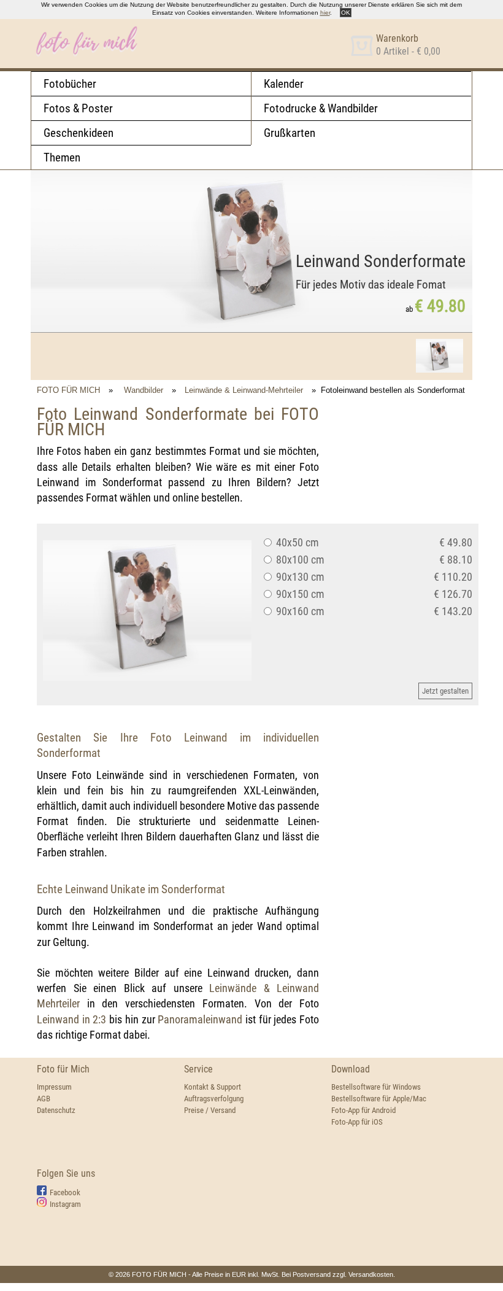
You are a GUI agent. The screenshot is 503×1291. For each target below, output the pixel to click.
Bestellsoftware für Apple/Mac (378, 1098)
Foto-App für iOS (357, 1121)
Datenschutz (56, 1110)
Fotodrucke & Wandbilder (321, 108)
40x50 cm (296, 542)
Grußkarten (289, 133)
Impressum (54, 1086)
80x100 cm (299, 559)
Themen (62, 157)
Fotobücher (70, 84)
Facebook (65, 1192)
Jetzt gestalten (445, 691)
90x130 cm (299, 576)
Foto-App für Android (363, 1110)
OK (345, 12)
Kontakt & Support (212, 1086)
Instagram (65, 1204)
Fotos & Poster (78, 108)
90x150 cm (299, 593)
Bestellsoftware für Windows (376, 1086)
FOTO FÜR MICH (68, 390)
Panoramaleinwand (200, 1019)
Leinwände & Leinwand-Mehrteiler (244, 390)
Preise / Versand (210, 1110)
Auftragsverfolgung (214, 1098)
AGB (43, 1098)
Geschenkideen (78, 133)
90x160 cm (299, 611)
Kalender (284, 84)
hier (325, 12)
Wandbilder (143, 390)
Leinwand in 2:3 (71, 1019)
